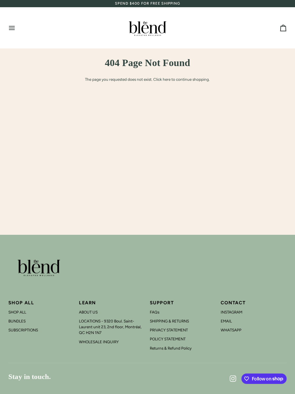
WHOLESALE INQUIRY (99, 341)
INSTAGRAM (231, 312)
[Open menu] (17, 27)
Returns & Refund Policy (171, 348)
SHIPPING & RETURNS (169, 321)
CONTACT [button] (233, 302)
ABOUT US (88, 312)
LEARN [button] (87, 302)
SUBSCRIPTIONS (23, 330)
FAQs (154, 312)
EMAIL (226, 321)
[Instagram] (233, 378)
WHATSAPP (231, 330)
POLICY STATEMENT (168, 339)
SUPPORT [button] (162, 302)
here (167, 79)
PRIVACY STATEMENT (169, 330)
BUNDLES (17, 321)
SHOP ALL (17, 312)
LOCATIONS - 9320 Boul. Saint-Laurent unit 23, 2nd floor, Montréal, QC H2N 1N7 (110, 327)
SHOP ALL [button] (21, 302)
